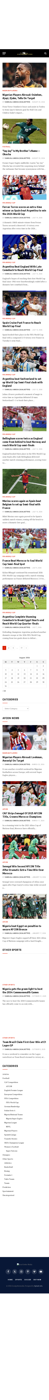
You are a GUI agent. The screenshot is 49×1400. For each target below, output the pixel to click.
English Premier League (13, 1090)
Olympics (6, 1155)
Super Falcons (11, 1151)
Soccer (27, 1280)
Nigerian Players (10, 1130)
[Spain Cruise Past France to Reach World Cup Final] (24, 303)
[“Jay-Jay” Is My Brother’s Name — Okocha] (24, 131)
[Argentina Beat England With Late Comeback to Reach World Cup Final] (24, 247)
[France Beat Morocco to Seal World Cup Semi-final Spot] (24, 541)
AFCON (9, 1086)
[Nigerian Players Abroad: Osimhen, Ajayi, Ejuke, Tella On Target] (24, 75)
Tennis (6, 1183)
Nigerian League (10, 1122)
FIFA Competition (11, 1098)
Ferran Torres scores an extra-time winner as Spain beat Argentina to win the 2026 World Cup (24, 210)
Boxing (7, 1171)
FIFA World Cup (12, 1102)
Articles (6, 1074)
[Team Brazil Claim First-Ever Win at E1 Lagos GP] (24, 1022)
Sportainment (8, 1191)
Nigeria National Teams (13, 1114)
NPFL (8, 1126)
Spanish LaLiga (10, 1134)
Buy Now (37, 1280)
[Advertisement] (24, 24)
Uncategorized (8, 1195)
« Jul (4, 691)
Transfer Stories (10, 1139)
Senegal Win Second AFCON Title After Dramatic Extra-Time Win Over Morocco (23, 870)
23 (43, 678)
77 (21, 648)
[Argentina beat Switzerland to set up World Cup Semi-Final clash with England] (24, 359)
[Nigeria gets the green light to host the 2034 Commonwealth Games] (24, 969)
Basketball (8, 1167)
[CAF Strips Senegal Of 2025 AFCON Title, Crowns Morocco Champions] (24, 793)
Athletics (8, 1163)
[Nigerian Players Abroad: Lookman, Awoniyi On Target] (24, 737)
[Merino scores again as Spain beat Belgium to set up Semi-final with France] (24, 481)
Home (10, 1280)
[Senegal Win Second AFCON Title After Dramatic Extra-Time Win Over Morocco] (24, 846)
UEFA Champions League (14, 1143)
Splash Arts (38, 1286)
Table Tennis (9, 1179)
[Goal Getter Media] (24, 53)
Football (6, 1078)
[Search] (45, 53)
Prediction (7, 1187)
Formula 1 (8, 1175)
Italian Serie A (9, 1110)
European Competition (13, 1094)
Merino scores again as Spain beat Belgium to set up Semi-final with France (22, 504)
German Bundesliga (12, 1106)
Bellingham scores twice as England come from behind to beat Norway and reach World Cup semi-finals (24, 442)
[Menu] (4, 53)
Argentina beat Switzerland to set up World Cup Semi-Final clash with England (23, 382)
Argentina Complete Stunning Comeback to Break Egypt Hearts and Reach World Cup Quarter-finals (23, 620)
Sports (18, 1280)
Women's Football (11, 1147)
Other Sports (8, 1159)
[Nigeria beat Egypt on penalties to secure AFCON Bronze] (24, 906)
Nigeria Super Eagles (14, 1118)
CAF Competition (11, 1082)
